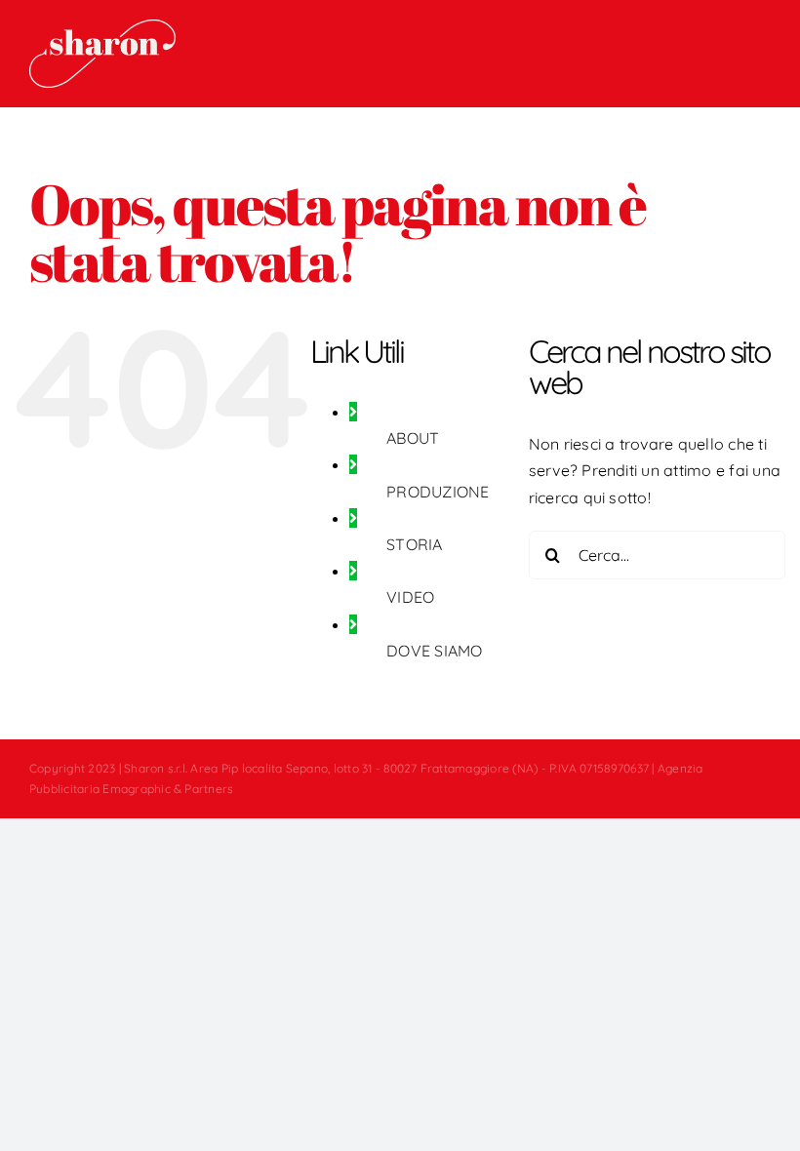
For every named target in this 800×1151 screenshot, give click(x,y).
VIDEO (410, 597)
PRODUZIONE (437, 491)
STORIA (414, 544)
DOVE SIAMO (434, 650)
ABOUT (412, 438)
